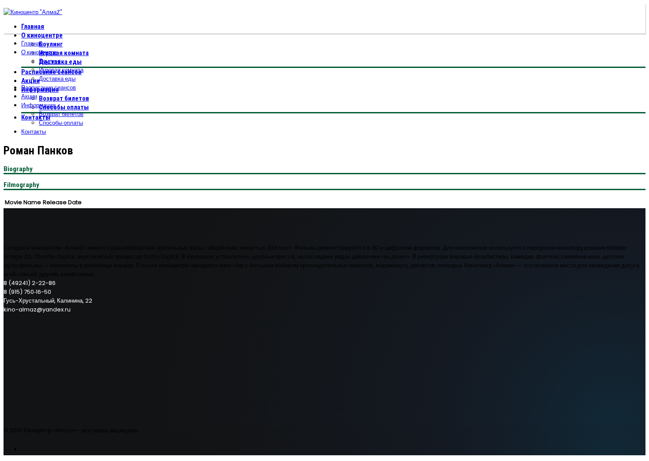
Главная (32, 26)
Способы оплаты (64, 107)
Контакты (35, 117)
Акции (30, 81)
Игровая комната (64, 53)
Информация (38, 105)
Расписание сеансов (48, 87)
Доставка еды (57, 79)
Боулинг (51, 44)
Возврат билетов (64, 98)
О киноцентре (42, 35)
